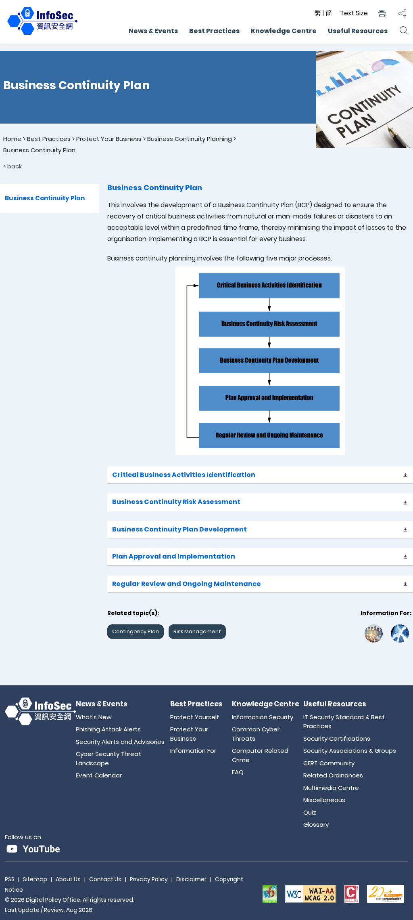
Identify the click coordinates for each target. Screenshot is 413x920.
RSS (10, 879)
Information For (193, 750)
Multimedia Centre (331, 787)
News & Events (153, 31)
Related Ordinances (333, 775)
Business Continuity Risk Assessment (176, 501)
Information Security (262, 717)
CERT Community (329, 763)
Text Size (354, 13)
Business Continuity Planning (189, 138)
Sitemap (35, 879)
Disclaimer (191, 879)
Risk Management (197, 631)
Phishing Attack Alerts (108, 729)
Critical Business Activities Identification (183, 474)
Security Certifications (336, 738)
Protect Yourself (194, 717)
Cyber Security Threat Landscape (108, 758)
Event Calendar (99, 775)
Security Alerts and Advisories (120, 741)
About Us (68, 879)
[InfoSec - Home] (42, 35)
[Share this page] (402, 13)
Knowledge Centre (284, 31)
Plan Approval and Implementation (173, 556)
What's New (94, 717)
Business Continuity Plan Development (179, 529)
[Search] (403, 31)
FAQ (238, 772)
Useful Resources (358, 31)
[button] (382, 13)
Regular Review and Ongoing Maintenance (186, 583)
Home (12, 138)
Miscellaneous (324, 800)
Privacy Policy (149, 879)
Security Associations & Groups (349, 750)
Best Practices (214, 31)
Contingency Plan (135, 631)
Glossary (316, 824)
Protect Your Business (109, 138)
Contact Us (105, 879)
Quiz (309, 812)
